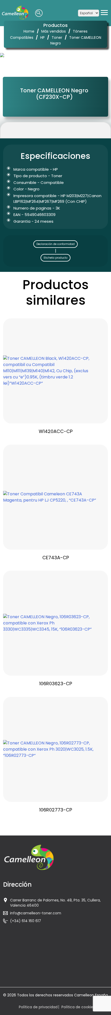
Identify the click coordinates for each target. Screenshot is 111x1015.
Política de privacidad (38, 1007)
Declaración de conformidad (55, 244)
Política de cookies (78, 1007)
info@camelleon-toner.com (35, 913)
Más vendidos (53, 31)
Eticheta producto (55, 258)
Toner (57, 37)
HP (42, 37)
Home (28, 31)
